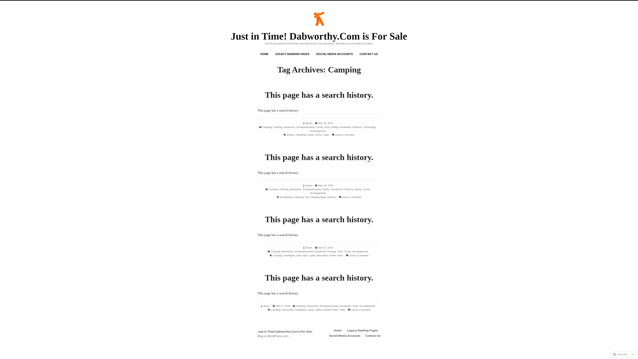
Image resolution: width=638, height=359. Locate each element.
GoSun (318, 134)
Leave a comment (345, 135)
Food (327, 127)
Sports (358, 189)
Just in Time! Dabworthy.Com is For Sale (319, 36)
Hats (305, 255)
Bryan (309, 123)
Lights (312, 255)
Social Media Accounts (334, 54)
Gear (298, 255)
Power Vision (336, 255)
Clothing (283, 189)
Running (331, 251)
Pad (307, 197)
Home (264, 54)
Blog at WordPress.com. (273, 336)
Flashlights (289, 255)
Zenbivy (331, 197)
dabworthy (289, 127)
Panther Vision (330, 309)
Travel (366, 189)
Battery (291, 134)
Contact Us (369, 54)
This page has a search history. (319, 95)
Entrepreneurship (305, 127)
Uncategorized (318, 131)
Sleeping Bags (318, 197)
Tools (340, 251)
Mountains (322, 255)
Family (319, 127)
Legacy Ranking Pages (292, 54)
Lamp (311, 309)
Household (345, 127)
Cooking (277, 127)
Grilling (334, 127)
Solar (326, 134)
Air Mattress (286, 197)
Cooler (310, 134)
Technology (369, 127)
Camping (267, 127)
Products (357, 127)
